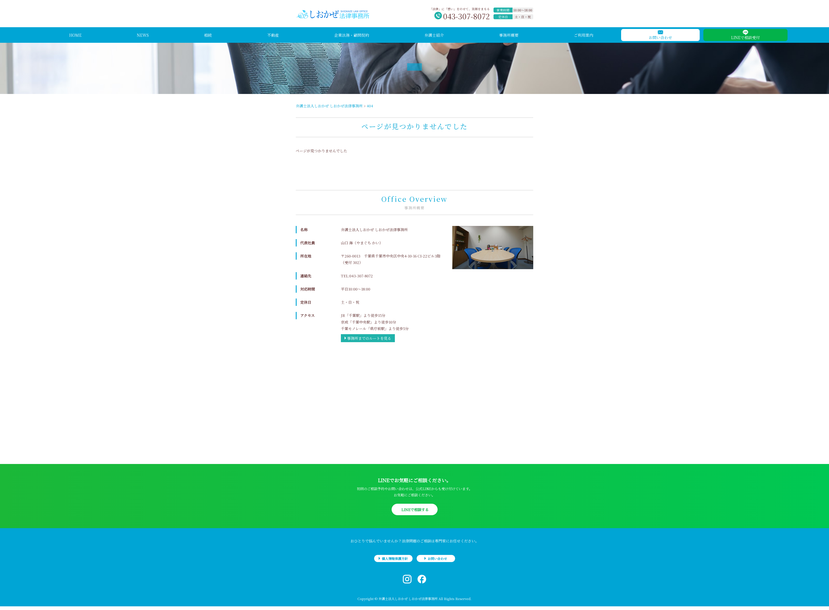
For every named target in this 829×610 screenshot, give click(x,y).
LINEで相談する (414, 509)
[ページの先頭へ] (821, 602)
